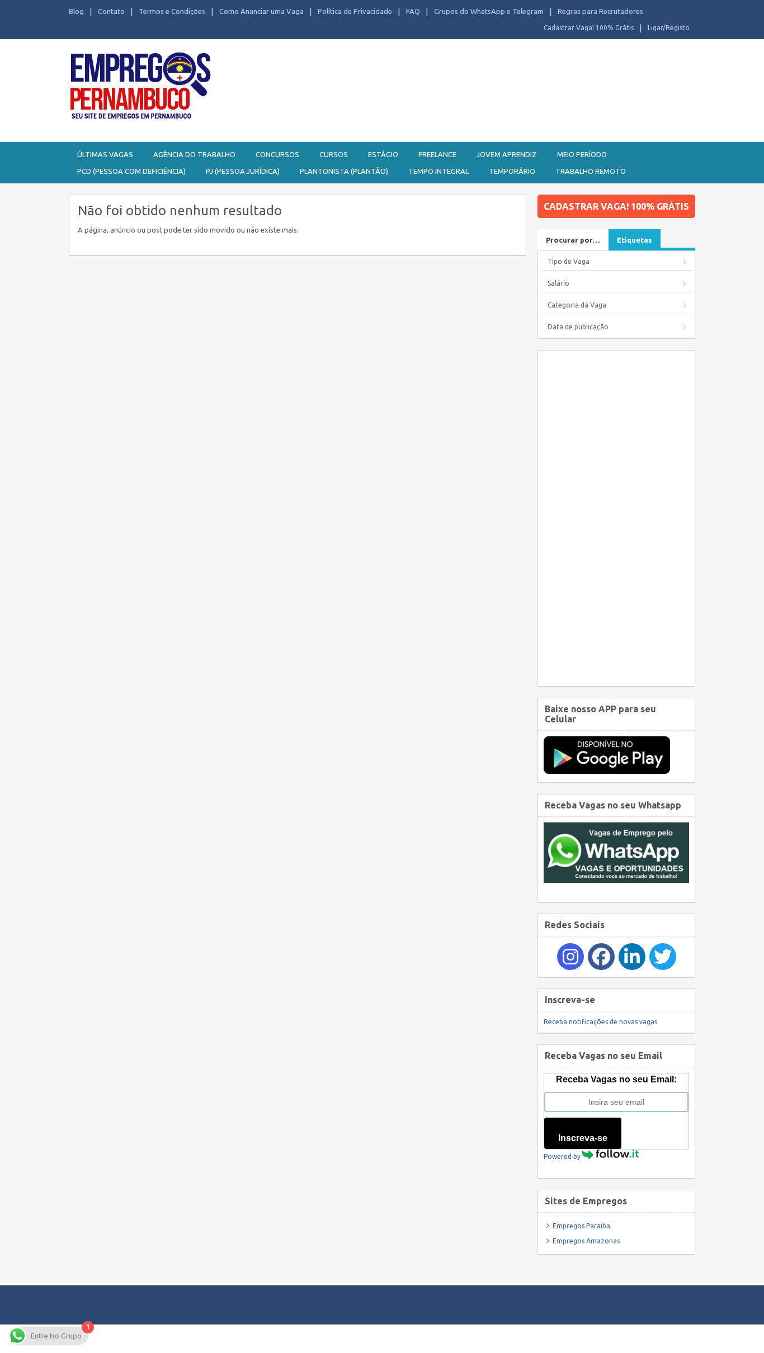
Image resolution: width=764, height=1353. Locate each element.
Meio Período (582, 154)
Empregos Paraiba (581, 1225)
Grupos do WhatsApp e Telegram (489, 11)
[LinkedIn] (632, 956)
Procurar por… (573, 240)
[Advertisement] (616, 518)
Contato (111, 11)
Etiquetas (634, 240)
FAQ (413, 11)
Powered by (563, 1156)
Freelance (437, 154)
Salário (558, 283)
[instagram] (570, 956)
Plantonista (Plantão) (344, 171)
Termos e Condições (172, 11)
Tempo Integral (438, 171)
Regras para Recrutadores (600, 11)
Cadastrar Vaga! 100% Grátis (589, 27)
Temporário (512, 171)
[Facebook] (601, 956)
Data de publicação (578, 326)
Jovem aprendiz (507, 154)
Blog (76, 11)
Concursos (277, 154)
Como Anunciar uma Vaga (261, 11)
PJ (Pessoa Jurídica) (243, 171)
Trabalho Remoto (590, 171)
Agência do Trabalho (194, 154)
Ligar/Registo (669, 27)
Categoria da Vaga (577, 305)
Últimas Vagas (105, 154)
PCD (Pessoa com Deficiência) (131, 171)
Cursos (333, 154)
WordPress (490, 1338)
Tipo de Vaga (568, 261)
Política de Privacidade (355, 11)
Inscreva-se (582, 1138)
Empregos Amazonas (586, 1241)
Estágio (383, 154)
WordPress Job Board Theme (371, 1338)
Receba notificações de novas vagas (600, 1021)
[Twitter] (662, 956)
